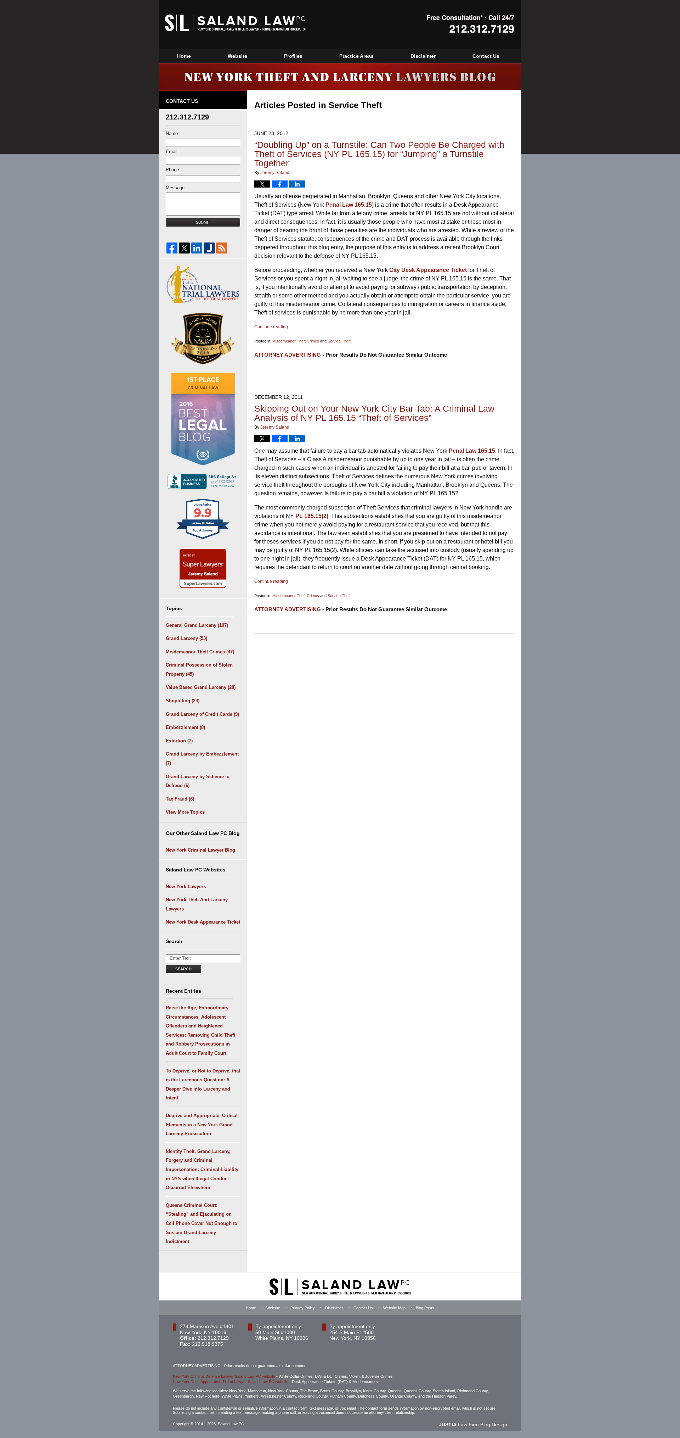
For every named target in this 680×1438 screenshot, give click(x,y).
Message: (176, 187)
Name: (172, 133)
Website (237, 56)
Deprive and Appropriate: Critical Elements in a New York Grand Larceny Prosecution (202, 1124)
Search (183, 969)
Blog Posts (425, 1308)
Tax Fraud (180, 799)
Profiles (293, 56)
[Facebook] (172, 248)
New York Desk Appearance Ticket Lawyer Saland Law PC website (230, 1382)
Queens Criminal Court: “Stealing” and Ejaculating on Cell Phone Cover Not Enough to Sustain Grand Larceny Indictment (201, 1223)
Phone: (173, 169)
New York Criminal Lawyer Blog (200, 850)
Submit (203, 222)
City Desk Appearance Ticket (427, 270)
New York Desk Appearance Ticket (203, 922)
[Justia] (209, 248)
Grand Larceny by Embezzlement (202, 758)
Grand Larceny (186, 638)
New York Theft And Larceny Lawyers (197, 904)
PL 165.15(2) (311, 516)
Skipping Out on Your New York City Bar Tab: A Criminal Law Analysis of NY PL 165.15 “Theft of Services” (374, 413)
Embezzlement (185, 727)
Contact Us (485, 56)
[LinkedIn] (197, 248)
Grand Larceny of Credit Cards (202, 714)
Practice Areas (356, 56)
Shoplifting (182, 700)
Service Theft (339, 341)
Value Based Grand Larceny (201, 687)
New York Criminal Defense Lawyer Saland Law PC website (224, 1376)
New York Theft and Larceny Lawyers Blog (235, 23)
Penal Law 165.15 (348, 205)
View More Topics (185, 812)
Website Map (394, 1308)
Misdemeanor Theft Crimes (295, 341)
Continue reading (271, 326)
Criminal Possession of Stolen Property (199, 669)
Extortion (179, 740)
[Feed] (221, 248)
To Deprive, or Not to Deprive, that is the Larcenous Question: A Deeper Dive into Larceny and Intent (203, 1084)
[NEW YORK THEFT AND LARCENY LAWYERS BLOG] (340, 76)
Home (184, 56)
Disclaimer (423, 56)
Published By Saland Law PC (470, 24)
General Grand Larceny (197, 625)
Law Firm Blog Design (473, 1424)
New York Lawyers (186, 886)
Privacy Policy (302, 1308)
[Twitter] (184, 248)
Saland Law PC (231, 1424)
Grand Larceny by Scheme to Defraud (198, 781)
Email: (172, 151)
